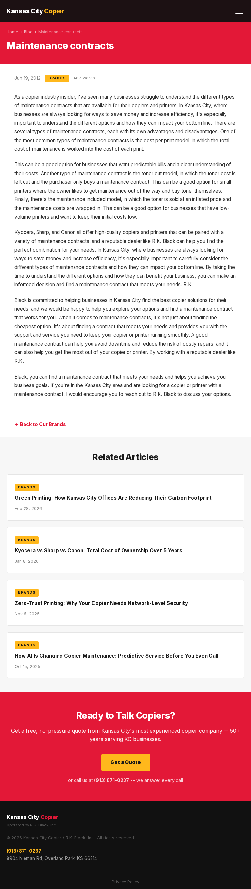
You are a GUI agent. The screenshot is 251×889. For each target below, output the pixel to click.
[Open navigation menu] (239, 11)
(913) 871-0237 (24, 851)
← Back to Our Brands (40, 424)
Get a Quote (125, 762)
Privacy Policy (125, 882)
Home (12, 31)
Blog (28, 31)
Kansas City (35, 11)
